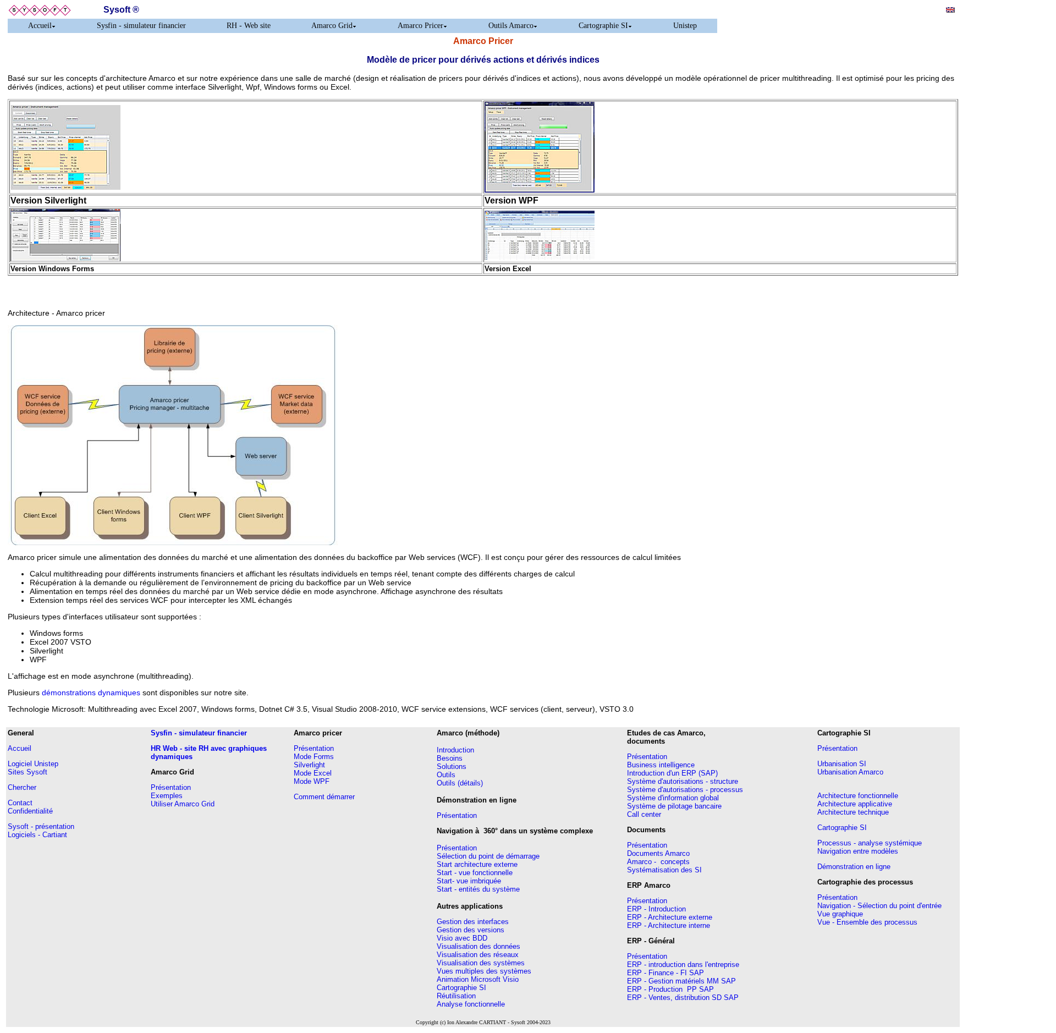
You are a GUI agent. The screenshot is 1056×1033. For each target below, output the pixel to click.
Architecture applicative (854, 804)
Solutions (451, 766)
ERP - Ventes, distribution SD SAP (683, 997)
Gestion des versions (470, 930)
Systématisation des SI (664, 870)
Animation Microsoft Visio (478, 979)
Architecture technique (853, 812)
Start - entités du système (478, 889)
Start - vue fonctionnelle (475, 873)
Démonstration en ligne (853, 866)
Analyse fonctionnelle (471, 1004)
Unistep (685, 25)
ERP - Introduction (656, 909)
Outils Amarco (511, 25)
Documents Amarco (658, 853)
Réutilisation (456, 996)
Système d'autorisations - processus (685, 789)
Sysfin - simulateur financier (141, 25)
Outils (446, 775)
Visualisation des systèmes (481, 963)
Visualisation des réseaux (478, 954)
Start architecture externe (477, 864)
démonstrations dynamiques (91, 692)
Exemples (167, 796)
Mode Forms (314, 756)
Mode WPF (311, 781)
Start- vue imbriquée (469, 881)
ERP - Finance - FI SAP (665, 973)
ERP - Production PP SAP (670, 989)
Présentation (171, 787)
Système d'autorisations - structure (682, 781)
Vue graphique (840, 914)
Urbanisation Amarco (850, 772)
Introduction (455, 750)
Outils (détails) (460, 783)
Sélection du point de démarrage (488, 856)
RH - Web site (249, 25)
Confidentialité (30, 811)
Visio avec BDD (462, 938)
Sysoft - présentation (41, 826)
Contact (20, 803)
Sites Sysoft (27, 772)
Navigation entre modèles (857, 851)
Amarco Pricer (420, 25)
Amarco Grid (332, 25)
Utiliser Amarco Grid (183, 804)
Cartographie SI (603, 25)
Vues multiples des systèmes (484, 971)
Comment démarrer (324, 797)
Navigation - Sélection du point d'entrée (879, 906)
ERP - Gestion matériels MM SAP (681, 981)
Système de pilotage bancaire (674, 806)
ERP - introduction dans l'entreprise (683, 964)
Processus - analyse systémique (869, 843)
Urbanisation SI (841, 764)
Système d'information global (673, 798)
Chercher (22, 787)
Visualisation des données (478, 946)
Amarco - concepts (658, 862)
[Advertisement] (1006, 167)
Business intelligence (661, 765)
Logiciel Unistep (33, 764)
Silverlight (309, 765)
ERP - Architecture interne (668, 925)
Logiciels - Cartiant (37, 835)
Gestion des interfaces (473, 921)
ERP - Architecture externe (669, 917)
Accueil (40, 25)
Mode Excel (313, 773)
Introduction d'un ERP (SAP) (672, 773)
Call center (644, 814)
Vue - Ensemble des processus (867, 922)
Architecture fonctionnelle (857, 796)
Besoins (450, 758)
